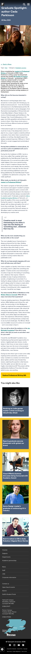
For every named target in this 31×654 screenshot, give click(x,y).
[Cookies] (2, 649)
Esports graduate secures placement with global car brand (15, 434)
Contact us (5, 583)
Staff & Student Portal (9, 594)
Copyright (25, 648)
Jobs (3, 574)
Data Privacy (9, 651)
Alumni (4, 591)
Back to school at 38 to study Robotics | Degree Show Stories (15, 531)
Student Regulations (17, 651)
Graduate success (20, 68)
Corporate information (9, 577)
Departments (6, 557)
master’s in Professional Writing (11, 182)
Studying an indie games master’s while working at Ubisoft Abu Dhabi (15, 402)
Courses (4, 550)
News (4, 567)
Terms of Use (24, 651)
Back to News (7, 64)
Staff (3, 570)
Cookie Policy (20, 648)
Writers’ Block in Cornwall (9, 295)
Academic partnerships (9, 560)
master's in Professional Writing (15, 72)
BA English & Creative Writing (14, 77)
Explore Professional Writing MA (14, 375)
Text (6, 68)
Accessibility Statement (11, 648)
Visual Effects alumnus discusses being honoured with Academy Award (15, 467)
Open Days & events (8, 587)
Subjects (4, 553)
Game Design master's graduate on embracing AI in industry (15, 499)
